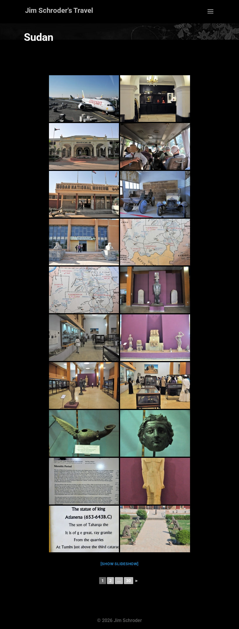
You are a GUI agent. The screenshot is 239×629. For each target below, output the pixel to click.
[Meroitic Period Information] (84, 481)
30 (128, 580)
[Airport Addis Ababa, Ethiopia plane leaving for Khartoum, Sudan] (84, 98)
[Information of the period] (84, 529)
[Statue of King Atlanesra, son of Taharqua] (155, 481)
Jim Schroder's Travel (59, 10)
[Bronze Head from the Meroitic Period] (155, 433)
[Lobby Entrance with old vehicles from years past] (155, 194)
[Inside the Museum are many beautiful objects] (155, 290)
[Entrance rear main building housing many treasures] (84, 242)
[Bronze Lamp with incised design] (84, 433)
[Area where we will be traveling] (84, 290)
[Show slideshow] (120, 564)
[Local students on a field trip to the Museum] (155, 385)
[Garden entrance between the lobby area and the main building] (155, 529)
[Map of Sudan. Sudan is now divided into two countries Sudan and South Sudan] (155, 242)
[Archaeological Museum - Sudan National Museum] (84, 194)
